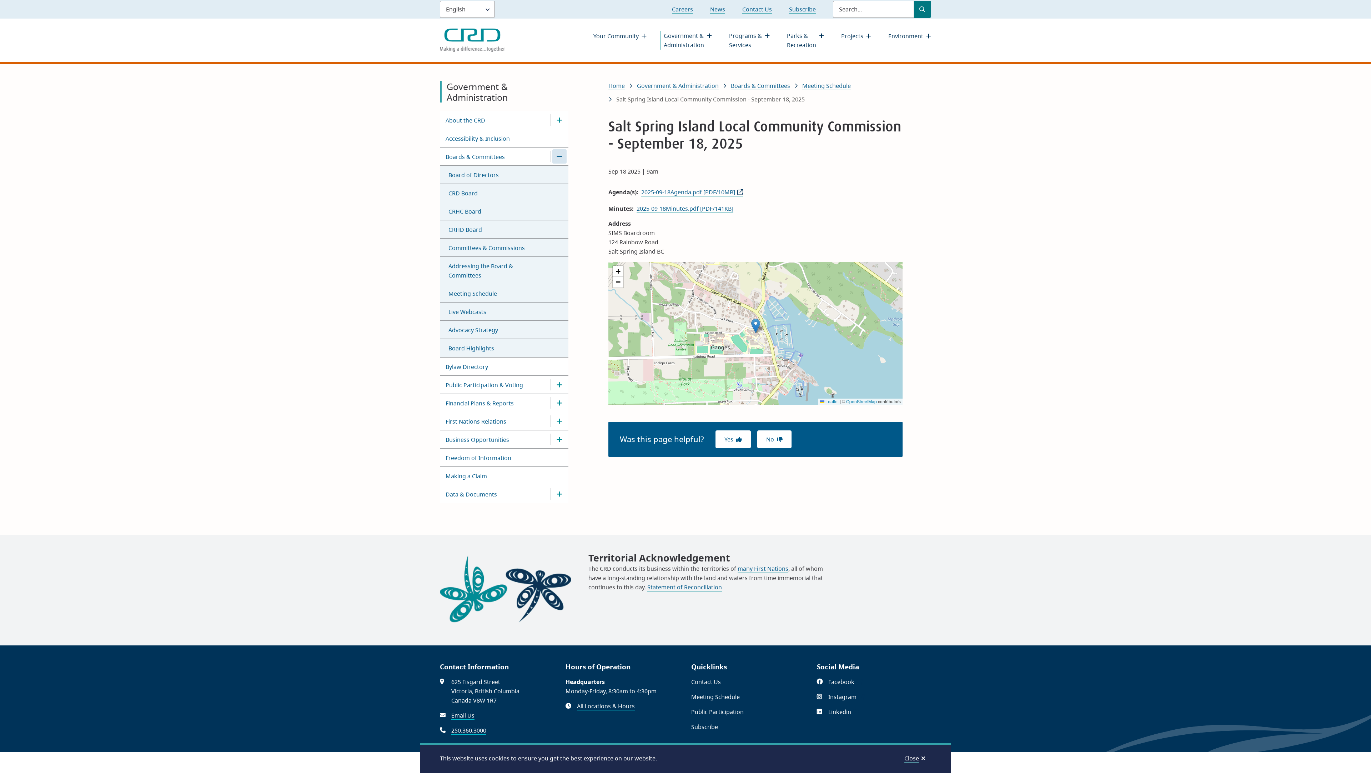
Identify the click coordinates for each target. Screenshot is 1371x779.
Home (616, 86)
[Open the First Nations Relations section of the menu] (559, 421)
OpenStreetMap (861, 401)
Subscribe (802, 9)
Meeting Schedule (472, 294)
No (770, 439)
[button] (755, 326)
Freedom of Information (478, 458)
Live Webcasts (467, 312)
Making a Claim (466, 476)
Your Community (616, 36)
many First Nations (763, 569)
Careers (682, 9)
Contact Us (757, 9)
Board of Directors (473, 175)
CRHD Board (465, 230)
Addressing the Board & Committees (480, 270)
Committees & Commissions (486, 248)
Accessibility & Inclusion (478, 139)
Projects (852, 36)
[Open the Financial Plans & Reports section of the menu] (559, 403)
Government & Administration (684, 40)
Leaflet (831, 401)
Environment (905, 36)
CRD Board (463, 193)
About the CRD (465, 120)
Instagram (846, 697)
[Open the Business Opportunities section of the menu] (559, 439)
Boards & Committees (475, 157)
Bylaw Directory (467, 367)
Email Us (462, 715)
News (717, 9)
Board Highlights (471, 348)
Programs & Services (745, 40)
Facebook (845, 682)
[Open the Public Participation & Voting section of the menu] (559, 385)
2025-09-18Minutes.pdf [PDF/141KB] (685, 209)
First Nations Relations (476, 421)
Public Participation (717, 712)
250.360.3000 (468, 730)
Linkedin (843, 712)
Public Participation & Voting (484, 385)
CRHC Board (464, 211)
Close (911, 758)
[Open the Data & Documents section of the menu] (559, 494)
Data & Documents (471, 494)
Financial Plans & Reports (480, 403)
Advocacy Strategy (473, 330)
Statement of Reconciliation (684, 587)
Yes (728, 439)
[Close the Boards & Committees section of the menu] (559, 156)
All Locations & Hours (606, 706)
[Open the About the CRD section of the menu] (559, 120)
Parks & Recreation (801, 40)
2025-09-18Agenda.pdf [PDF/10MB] (688, 192)
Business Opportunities (477, 440)
